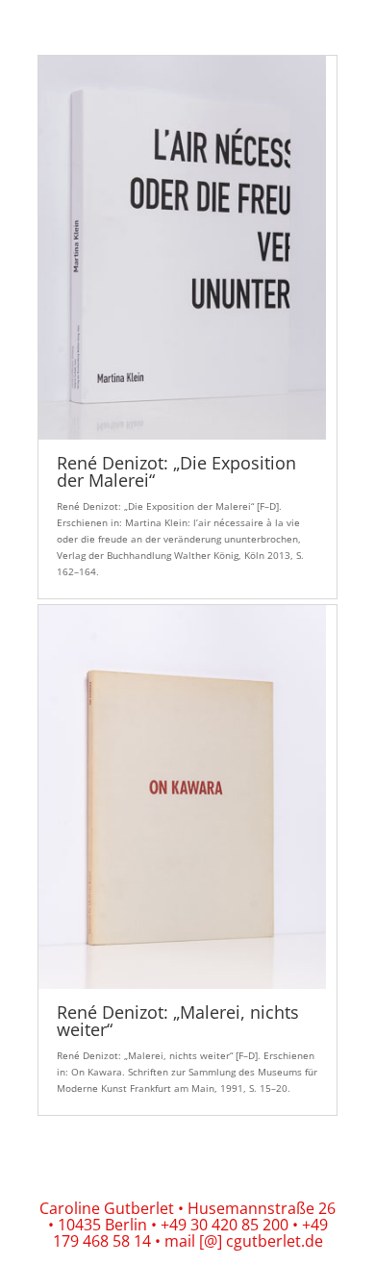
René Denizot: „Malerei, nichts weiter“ (178, 1020)
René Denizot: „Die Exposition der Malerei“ (176, 471)
